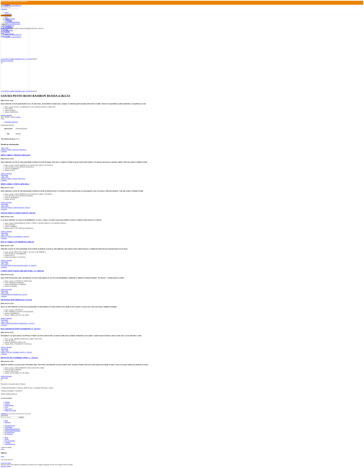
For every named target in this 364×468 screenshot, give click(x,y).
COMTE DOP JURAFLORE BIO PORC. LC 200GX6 (22, 271)
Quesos (7, 28)
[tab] (184, 122)
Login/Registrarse (10, 444)
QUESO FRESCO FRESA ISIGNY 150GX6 (18, 213)
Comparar (8, 442)
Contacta (7, 402)
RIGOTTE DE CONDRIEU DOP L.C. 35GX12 (19, 358)
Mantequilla (8, 14)
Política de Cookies (10, 410)
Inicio (3, 28)
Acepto (8, 466)
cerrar (2, 449)
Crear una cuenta (6, 463)
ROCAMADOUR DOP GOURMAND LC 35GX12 (21, 329)
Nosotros (7, 404)
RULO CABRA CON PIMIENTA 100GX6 (17, 242)
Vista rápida (4, 175)
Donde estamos (9, 405)
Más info (3, 466)
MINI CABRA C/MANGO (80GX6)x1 (16, 155)
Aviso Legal (8, 409)
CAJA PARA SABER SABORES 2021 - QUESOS (17, 59)
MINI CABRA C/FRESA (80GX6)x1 (15, 184)
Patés (6, 17)
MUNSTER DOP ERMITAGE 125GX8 (16, 300)
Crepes (7, 12)
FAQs (6, 407)
